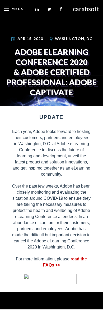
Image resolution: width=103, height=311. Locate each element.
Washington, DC (73, 38)
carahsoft (86, 8)
